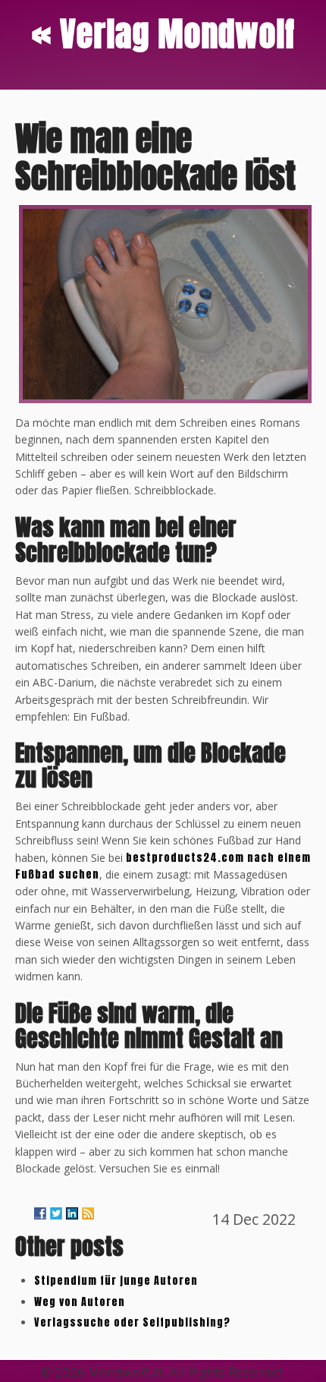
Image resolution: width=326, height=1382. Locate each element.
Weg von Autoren (79, 1302)
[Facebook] (40, 1213)
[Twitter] (56, 1213)
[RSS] (88, 1213)
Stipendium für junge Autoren (116, 1281)
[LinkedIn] (72, 1213)
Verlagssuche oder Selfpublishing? (132, 1322)
